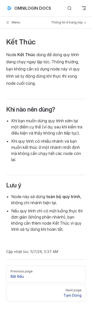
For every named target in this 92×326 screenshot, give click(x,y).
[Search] (69, 8)
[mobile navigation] (84, 8)
